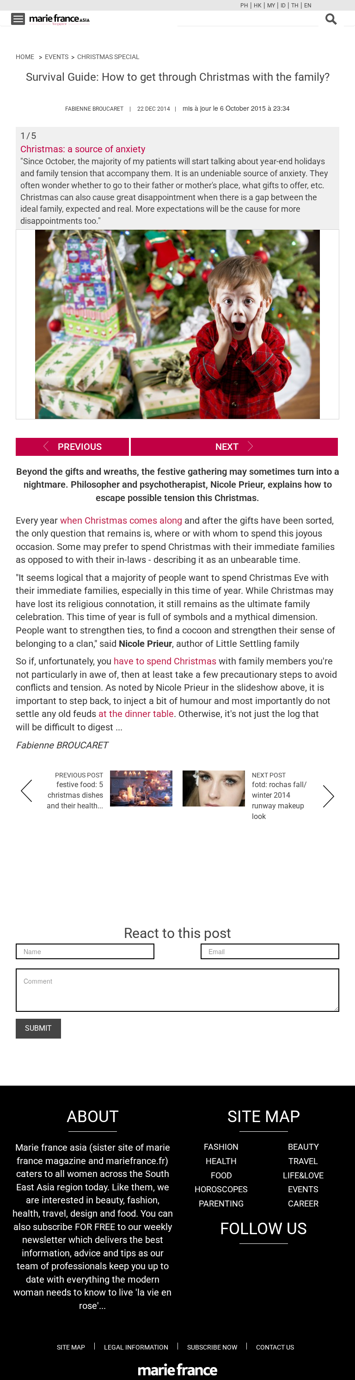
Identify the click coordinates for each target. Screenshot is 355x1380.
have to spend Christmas (165, 661)
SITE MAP (71, 1347)
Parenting (221, 1203)
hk (258, 5)
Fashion (221, 1147)
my (271, 5)
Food (221, 1175)
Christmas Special (108, 56)
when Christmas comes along (121, 520)
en (308, 5)
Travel (303, 1161)
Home (25, 56)
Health (221, 1161)
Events (56, 56)
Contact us (275, 1347)
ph (244, 5)
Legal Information (136, 1347)
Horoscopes (221, 1189)
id (283, 5)
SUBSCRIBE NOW (212, 1347)
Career (303, 1203)
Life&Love (303, 1175)
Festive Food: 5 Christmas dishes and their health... (75, 795)
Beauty (303, 1147)
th (295, 5)
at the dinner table (136, 713)
